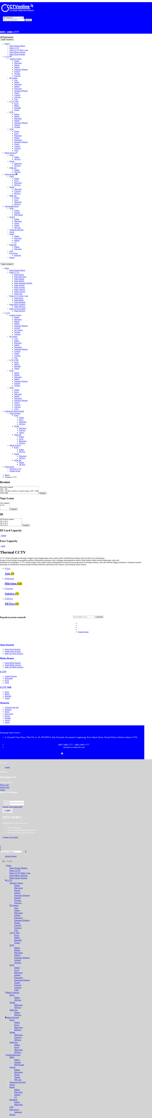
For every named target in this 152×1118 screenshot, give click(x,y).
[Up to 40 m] (11, 525)
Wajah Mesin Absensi (13, 665)
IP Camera (14, 905)
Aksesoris (4, 703)
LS (15, 1097)
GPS (11, 251)
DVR (7, 680)
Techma (17, 900)
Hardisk (8, 718)
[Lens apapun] (4, 503)
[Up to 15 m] (11, 521)
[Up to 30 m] (11, 523)
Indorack (18, 1112)
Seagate (17, 1062)
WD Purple (19, 1065)
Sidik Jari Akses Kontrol (14, 654)
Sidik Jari (14, 1010)
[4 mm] (4, 505)
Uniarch (17, 925)
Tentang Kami (83, 632)
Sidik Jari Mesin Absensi (14, 667)
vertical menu (11, 856)
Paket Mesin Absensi (19, 875)
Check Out (4, 787)
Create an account (10, 837)
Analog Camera (16, 883)
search (28, 20)
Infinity (17, 893)
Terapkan (42, 493)
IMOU (7, 694)
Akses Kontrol (7, 645)
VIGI (16, 990)
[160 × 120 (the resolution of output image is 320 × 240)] (19, 491)
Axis (16, 908)
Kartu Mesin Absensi (13, 663)
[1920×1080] (19, 493)
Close (2, 790)
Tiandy (7, 698)
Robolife (8, 696)
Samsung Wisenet (22, 895)
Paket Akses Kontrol (18, 878)
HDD (12, 208)
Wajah (12, 1002)
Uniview (18, 903)
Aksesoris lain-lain (12, 707)
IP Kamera (9, 678)
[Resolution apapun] (19, 487)
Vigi (16, 930)
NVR (7, 683)
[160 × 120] (19, 489)
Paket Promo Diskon (18, 868)
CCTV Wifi (5, 687)
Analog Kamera (11, 676)
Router (7, 716)
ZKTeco (17, 1000)
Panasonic (18, 918)
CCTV (3, 671)
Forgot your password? (12, 807)
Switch (7, 720)
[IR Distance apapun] (11, 519)
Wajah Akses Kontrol (13, 651)
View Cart (4, 785)
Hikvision (18, 888)
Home (7, 475)
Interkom (8, 710)
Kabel (12, 234)
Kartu (12, 995)
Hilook (17, 890)
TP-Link (17, 1080)
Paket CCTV (15, 870)
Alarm (12, 232)
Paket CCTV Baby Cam (20, 873)
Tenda (16, 1075)
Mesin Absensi (7, 658)
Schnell (17, 898)
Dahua (17, 885)
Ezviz (7, 692)
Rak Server (14, 253)
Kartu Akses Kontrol (12, 649)
